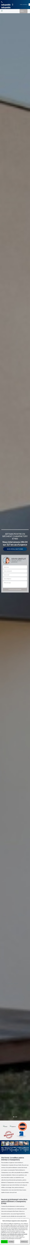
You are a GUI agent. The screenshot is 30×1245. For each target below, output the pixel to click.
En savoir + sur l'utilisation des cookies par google (14, 1234)
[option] (15, 622)
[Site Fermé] (4, 11)
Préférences (24, 1241)
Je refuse (11, 1241)
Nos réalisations (15, 549)
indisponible (5, 4)
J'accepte (4, 1241)
